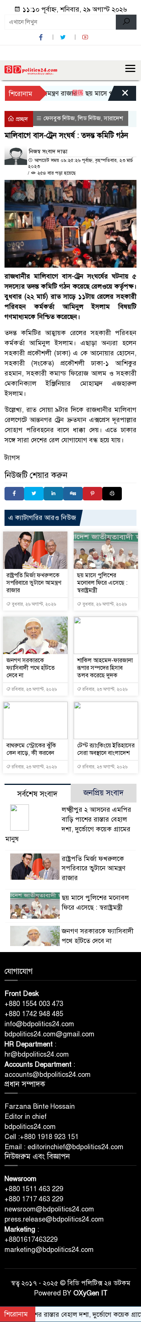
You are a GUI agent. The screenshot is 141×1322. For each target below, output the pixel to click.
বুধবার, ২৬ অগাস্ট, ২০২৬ (33, 604)
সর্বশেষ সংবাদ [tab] (37, 794)
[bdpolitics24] (31, 70)
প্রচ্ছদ (21, 119)
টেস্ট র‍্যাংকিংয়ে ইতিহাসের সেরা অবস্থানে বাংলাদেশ (106, 749)
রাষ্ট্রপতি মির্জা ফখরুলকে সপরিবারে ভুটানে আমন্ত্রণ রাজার (33, 583)
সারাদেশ (113, 118)
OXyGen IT (90, 1293)
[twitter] (63, 37)
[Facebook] (14, 493)
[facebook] (41, 37)
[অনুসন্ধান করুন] (126, 22)
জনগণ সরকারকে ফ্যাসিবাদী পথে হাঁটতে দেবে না (30, 668)
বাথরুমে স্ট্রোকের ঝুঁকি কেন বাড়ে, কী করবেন (31, 749)
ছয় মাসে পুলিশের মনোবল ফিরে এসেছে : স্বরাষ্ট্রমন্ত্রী (102, 583)
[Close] (118, 95)
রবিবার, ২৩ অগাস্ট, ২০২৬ (34, 689)
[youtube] (86, 37)
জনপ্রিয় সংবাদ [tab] (103, 793)
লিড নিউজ (89, 118)
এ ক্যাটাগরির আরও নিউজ (42, 518)
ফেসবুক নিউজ (59, 118)
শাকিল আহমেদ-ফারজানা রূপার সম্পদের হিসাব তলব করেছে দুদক (105, 668)
